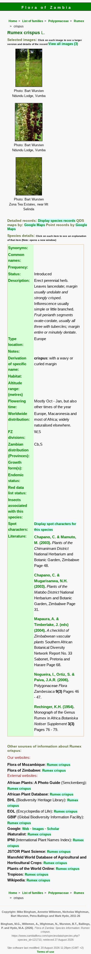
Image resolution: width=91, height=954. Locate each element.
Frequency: (18, 267)
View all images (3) (63, 44)
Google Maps (34, 225)
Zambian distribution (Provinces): (19, 450)
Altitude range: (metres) (15, 389)
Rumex (79, 21)
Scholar (53, 829)
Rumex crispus (58, 765)
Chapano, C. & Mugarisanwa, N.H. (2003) (50, 581)
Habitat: (15, 376)
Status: (14, 274)
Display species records (56, 221)
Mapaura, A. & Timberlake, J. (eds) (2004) (51, 624)
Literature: (17, 536)
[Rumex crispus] (28, 67)
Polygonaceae (58, 21)
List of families (32, 21)
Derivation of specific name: (17, 364)
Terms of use (45, 951)
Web (25, 829)
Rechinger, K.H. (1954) (53, 707)
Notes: (14, 351)
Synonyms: (18, 248)
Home (13, 21)
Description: (19, 280)
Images (38, 829)
